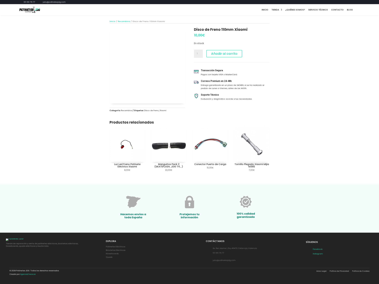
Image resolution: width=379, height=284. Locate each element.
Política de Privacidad (339, 271)
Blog (350, 9)
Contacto (337, 9)
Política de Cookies (361, 271)
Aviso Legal (321, 271)
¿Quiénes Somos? (295, 9)
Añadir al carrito (224, 54)
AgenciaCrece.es (28, 274)
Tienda (275, 9)
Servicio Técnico (318, 9)
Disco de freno (151, 110)
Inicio (265, 9)
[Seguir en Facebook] (353, 2)
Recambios (124, 21)
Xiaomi (163, 110)
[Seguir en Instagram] (358, 2)
